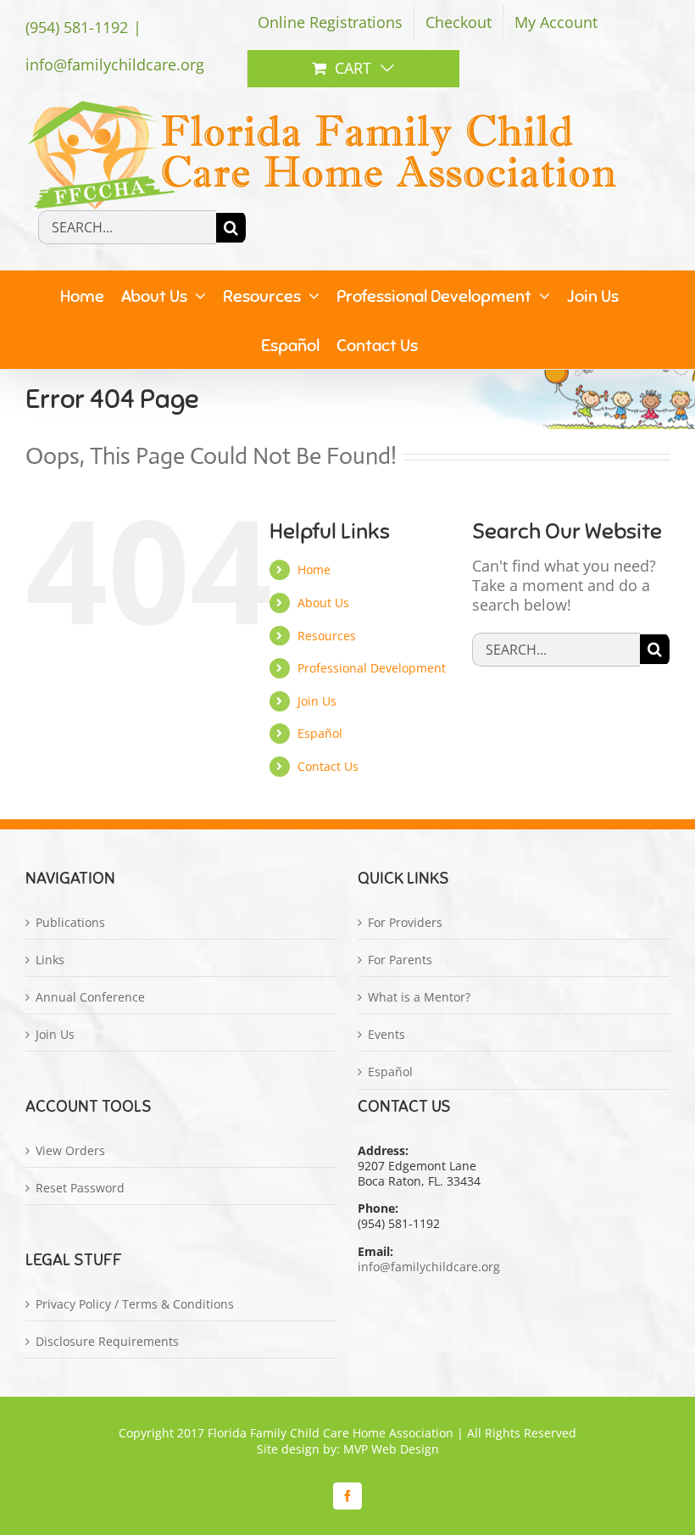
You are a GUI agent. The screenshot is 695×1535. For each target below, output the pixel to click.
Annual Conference (90, 997)
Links (50, 960)
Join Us (316, 701)
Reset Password (80, 1188)
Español (319, 733)
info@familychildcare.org (114, 64)
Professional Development (371, 668)
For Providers (405, 922)
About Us (323, 602)
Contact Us (328, 766)
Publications (70, 922)
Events (386, 1034)
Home (314, 569)
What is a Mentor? (419, 997)
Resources (326, 636)
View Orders (70, 1150)
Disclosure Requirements (107, 1341)
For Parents (400, 960)
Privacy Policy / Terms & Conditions (135, 1304)
